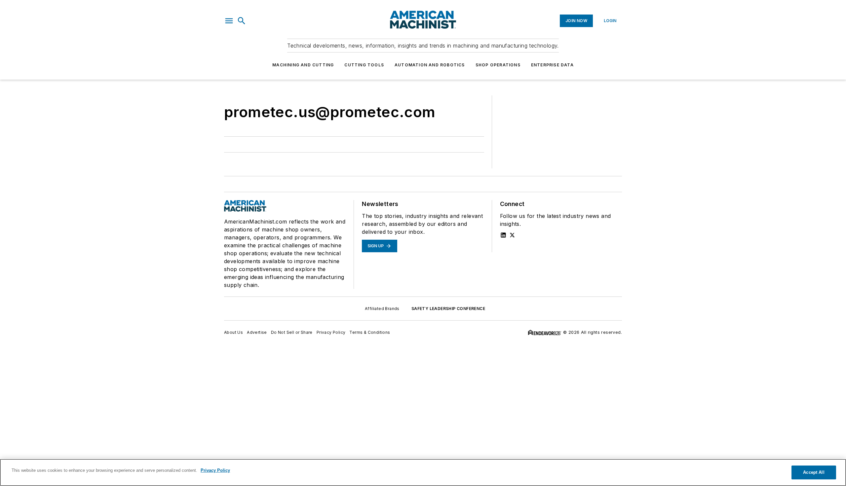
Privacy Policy (331, 332)
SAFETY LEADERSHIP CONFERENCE (448, 308)
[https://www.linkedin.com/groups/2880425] (503, 235)
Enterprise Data (552, 64)
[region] (423, 472)
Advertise (257, 332)
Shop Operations (498, 64)
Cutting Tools (364, 64)
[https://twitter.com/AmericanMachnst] (512, 235)
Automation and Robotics (430, 64)
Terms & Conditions (369, 332)
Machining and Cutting (303, 64)
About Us (233, 332)
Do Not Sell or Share (292, 332)
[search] (242, 21)
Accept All (813, 472)
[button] (229, 21)
